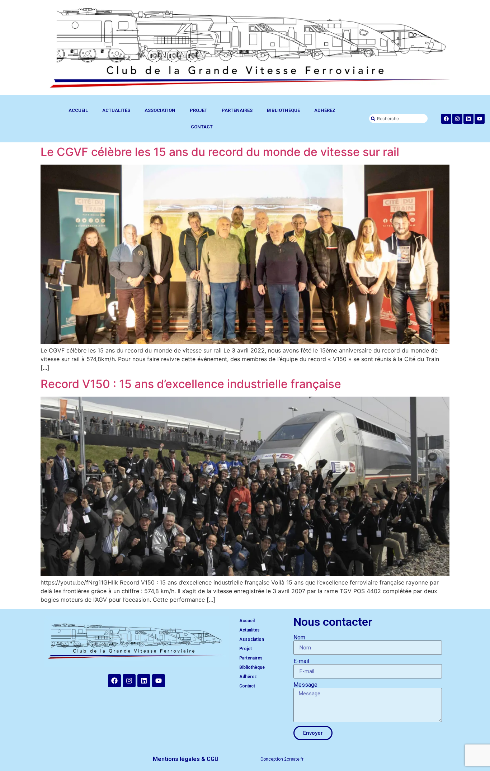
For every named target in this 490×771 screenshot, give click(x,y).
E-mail (301, 661)
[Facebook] (446, 119)
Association (160, 110)
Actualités (116, 110)
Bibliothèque (283, 110)
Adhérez (324, 110)
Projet (198, 110)
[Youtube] (480, 119)
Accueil (78, 110)
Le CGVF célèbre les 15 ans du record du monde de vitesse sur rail (220, 152)
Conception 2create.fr (281, 759)
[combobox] (398, 118)
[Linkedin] (468, 119)
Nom (299, 637)
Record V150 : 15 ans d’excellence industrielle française (191, 384)
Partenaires (237, 110)
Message (305, 685)
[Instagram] (457, 119)
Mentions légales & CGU (185, 759)
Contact (202, 126)
